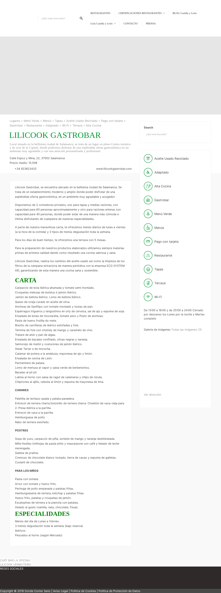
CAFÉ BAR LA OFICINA (15, 560)
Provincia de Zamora (99, 82)
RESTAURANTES (100, 13)
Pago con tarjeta (112, 120)
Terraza (77, 125)
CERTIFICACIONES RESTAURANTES (140, 13)
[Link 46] (183, 356)
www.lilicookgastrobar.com (114, 168)
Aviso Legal (60, 591)
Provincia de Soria (98, 70)
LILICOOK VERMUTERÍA (15, 564)
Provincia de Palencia (99, 52)
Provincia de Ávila (98, 35)
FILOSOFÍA (133, 24)
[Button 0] (81, 18)
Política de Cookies (83, 591)
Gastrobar (16, 125)
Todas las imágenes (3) (186, 329)
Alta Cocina (93, 125)
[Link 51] (10, 581)
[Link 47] (157, 383)
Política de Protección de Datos (119, 591)
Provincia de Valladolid (100, 76)
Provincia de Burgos (99, 40)
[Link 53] (51, 581)
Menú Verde (31, 120)
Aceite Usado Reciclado (82, 120)
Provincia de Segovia (99, 64)
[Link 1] (19, 18)
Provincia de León (98, 46)
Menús (47, 120)
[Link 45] (157, 356)
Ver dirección (152, 394)
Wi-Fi (65, 125)
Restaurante (34, 125)
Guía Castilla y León (101, 23)
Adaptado (52, 125)
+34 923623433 (25, 168)
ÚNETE (131, 30)
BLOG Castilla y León (185, 13)
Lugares (15, 120)
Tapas (59, 120)
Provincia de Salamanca (101, 58)
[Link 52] (31, 581)
